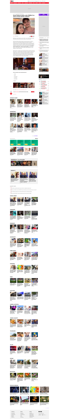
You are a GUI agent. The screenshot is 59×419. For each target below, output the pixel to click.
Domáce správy (13, 195)
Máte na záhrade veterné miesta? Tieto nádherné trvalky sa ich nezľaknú (13, 379)
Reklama (21, 411)
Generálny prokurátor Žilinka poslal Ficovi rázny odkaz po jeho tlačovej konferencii (14, 180)
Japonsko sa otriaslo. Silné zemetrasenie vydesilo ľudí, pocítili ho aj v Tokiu (13, 352)
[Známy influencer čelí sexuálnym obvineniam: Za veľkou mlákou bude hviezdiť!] (20, 227)
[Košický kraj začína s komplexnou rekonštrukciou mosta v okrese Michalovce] (35, 294)
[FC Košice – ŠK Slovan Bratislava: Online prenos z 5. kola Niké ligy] (13, 280)
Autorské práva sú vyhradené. (41, 413)
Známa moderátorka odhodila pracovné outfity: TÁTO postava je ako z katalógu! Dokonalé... (21, 191)
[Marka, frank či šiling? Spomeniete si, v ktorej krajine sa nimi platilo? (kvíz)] (20, 267)
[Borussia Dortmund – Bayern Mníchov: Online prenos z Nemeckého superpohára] (20, 280)
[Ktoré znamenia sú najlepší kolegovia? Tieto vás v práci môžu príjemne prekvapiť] (13, 308)
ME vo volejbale (33, 286)
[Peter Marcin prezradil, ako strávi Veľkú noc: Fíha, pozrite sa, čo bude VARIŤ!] (35, 101)
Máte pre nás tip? (31, 417)
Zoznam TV (13, 170)
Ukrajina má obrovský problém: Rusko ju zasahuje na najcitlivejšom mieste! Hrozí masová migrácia (34, 217)
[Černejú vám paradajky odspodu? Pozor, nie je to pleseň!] (27, 375)
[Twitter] (41, 411)
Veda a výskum (18, 341)
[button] (31, 36)
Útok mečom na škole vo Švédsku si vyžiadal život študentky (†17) (20, 352)
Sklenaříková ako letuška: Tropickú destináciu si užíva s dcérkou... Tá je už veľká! (35, 230)
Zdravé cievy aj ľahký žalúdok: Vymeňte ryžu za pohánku (27, 325)
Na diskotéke (15, 77)
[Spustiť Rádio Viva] (44, 14)
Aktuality (32, 314)
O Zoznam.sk (12, 411)
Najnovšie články (13, 186)
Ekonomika (12, 263)
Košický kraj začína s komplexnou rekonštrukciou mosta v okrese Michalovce (34, 298)
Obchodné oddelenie (31, 414)
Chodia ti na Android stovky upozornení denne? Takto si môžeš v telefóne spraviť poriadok (35, 338)
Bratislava (32, 205)
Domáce (18, 205)
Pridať (33, 91)
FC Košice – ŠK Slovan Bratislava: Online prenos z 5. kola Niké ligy (13, 284)
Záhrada (25, 380)
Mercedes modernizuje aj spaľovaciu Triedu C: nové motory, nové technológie (20, 298)
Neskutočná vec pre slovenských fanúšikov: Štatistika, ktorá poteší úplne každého (13, 153)
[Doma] (39, 86)
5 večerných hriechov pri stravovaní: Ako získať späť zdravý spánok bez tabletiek (34, 325)
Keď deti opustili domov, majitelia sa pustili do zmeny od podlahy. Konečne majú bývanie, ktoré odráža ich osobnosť (35, 366)
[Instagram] (40, 411)
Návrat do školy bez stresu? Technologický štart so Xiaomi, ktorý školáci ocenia (27, 153)
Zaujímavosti (13, 237)
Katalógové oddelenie (32, 415)
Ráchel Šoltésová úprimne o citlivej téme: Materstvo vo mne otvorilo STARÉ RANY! (20, 105)
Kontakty (31, 411)
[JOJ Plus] (39, 88)
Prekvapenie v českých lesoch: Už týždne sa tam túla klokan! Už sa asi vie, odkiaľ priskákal (27, 217)
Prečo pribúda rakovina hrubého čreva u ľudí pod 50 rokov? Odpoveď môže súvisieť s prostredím (27, 339)
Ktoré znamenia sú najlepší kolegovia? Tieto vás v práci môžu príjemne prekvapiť (13, 312)
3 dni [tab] (45, 37)
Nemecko (18, 286)
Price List (21, 416)
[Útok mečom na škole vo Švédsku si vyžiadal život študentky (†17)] (20, 348)
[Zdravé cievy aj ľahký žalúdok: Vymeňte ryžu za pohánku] (27, 321)
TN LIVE (11, 344)
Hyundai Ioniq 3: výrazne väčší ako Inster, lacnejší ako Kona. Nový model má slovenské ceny (27, 298)
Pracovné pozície (12, 138)
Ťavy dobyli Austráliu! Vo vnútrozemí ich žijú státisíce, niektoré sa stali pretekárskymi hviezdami (35, 244)
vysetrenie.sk (18, 247)
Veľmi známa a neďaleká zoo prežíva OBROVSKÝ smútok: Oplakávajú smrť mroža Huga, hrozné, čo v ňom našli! (13, 217)
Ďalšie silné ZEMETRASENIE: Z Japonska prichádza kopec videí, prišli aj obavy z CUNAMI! (21, 193)
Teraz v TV (40, 79)
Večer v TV (44, 79)
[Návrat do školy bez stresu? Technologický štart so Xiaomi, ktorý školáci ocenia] (20, 254)
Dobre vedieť (11, 155)
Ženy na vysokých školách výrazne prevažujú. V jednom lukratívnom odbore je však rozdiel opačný (35, 312)
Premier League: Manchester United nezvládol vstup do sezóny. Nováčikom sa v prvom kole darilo (34, 353)
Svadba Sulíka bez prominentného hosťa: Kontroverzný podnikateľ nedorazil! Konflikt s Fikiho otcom (27, 231)
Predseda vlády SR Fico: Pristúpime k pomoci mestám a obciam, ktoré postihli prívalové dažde (32, 180)
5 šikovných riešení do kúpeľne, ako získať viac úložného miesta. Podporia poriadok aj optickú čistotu (13, 366)
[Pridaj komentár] (11, 86)
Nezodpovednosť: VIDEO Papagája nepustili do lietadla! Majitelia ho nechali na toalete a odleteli (27, 245)
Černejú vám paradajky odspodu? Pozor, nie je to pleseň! (27, 379)
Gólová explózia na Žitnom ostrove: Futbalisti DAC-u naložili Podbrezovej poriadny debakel (27, 285)
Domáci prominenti (19, 107)
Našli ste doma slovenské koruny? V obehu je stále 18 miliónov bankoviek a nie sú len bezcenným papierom (35, 272)
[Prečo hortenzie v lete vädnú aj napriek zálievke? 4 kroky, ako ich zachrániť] (35, 375)
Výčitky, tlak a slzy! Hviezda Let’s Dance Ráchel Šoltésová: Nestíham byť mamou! (27, 105)
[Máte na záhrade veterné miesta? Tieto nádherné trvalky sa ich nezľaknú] (13, 375)
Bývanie (11, 358)
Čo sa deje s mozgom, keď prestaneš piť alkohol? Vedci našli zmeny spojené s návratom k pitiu (19, 339)
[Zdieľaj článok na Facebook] (11, 89)
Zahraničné (12, 209)
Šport (11, 276)
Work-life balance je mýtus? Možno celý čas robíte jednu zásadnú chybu (20, 312)
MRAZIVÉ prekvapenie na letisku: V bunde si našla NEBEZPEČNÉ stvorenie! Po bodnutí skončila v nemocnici (13, 245)
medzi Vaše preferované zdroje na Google (21, 91)
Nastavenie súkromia (13, 414)
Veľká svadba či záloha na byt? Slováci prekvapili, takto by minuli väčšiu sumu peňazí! (13, 271)
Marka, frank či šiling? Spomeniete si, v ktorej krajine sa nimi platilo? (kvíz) (20, 271)
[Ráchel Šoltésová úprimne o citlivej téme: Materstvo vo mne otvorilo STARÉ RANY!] (20, 101)
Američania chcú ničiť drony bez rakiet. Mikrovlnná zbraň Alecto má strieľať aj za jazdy (13, 338)
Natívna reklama (21, 417)
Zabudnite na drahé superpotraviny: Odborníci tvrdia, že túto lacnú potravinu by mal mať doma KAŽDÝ (20, 245)
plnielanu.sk (25, 260)
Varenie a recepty (14, 318)
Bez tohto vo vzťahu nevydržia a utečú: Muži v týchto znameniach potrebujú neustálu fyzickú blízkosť (45, 77)
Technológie (13, 331)
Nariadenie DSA (12, 417)
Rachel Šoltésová (22, 89)
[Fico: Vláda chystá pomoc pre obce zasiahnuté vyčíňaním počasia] (27, 348)
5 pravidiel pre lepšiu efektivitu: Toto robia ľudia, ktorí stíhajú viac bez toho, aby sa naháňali (27, 312)
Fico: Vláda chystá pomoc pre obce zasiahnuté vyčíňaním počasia (27, 352)
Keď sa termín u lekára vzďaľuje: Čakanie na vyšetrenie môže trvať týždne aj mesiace (34, 153)
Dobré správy (13, 250)
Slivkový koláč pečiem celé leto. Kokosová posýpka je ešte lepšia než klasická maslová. (20, 325)
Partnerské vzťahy (44, 75)
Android (32, 340)
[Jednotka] (39, 84)
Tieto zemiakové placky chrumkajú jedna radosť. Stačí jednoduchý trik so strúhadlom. (13, 325)
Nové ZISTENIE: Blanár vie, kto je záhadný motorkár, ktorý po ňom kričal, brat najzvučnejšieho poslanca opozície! (27, 204)
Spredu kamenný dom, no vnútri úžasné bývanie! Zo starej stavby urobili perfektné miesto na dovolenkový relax (20, 366)
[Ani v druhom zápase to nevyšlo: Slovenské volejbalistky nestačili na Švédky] (35, 280)
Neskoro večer (18, 89)
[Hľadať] (48, 3)
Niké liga (11, 285)
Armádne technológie (12, 340)
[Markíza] (39, 81)
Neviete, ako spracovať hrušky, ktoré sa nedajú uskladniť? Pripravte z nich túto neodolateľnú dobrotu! (20, 380)
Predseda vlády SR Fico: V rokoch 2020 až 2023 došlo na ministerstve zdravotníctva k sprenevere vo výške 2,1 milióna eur (24, 180)
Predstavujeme (18, 299)
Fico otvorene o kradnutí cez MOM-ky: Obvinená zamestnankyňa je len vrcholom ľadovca (20, 203)
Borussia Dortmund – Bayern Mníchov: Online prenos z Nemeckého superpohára (20, 284)
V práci (15, 75)
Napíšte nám (12, 416)
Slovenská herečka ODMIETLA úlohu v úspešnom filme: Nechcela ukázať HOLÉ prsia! (13, 106)
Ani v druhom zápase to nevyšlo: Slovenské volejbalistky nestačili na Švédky (35, 284)
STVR (25, 89)
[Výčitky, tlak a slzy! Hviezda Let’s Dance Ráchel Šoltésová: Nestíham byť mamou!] (27, 101)
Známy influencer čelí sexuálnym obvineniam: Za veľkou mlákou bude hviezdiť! (20, 230)
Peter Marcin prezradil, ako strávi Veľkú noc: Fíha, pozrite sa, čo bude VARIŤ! (35, 105)
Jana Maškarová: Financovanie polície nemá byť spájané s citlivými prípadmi (34, 203)
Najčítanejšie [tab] (41, 37)
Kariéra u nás (12, 415)
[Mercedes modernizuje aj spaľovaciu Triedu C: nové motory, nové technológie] (20, 294)
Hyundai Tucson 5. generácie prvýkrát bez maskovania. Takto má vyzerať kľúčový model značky (13, 299)
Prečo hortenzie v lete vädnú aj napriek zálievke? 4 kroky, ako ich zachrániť (35, 379)
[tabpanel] (44, 45)
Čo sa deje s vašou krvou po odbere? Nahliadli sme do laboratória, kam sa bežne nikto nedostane (20, 153)
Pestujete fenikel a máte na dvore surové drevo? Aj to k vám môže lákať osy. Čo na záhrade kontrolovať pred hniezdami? (27, 366)
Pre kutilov (12, 371)
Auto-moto (12, 290)
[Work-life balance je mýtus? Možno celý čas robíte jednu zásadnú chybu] (20, 308)
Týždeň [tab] (48, 37)
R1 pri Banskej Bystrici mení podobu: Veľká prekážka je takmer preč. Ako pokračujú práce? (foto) (27, 272)
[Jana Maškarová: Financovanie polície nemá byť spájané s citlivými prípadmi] (35, 199)
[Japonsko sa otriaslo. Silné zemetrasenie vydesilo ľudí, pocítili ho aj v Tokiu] (13, 348)
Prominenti (12, 223)
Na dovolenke (15, 76)
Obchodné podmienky (22, 414)
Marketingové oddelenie (32, 416)
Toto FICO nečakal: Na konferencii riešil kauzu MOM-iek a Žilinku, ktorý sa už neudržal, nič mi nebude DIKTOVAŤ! (13, 204)
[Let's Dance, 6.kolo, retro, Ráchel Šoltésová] (16, 85)
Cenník (21, 415)
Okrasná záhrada (11, 380)
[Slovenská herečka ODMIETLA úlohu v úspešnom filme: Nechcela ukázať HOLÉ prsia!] (13, 101)
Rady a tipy (32, 327)
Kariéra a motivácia (14, 304)
